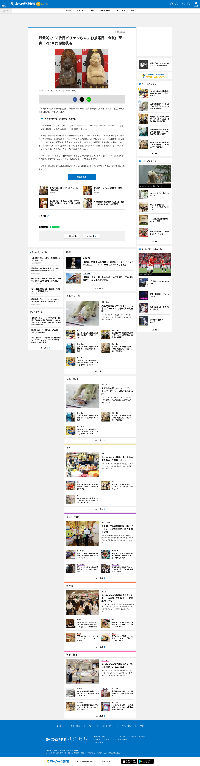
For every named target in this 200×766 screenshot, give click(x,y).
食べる (68, 10)
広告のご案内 (98, 742)
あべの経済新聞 (22, 4)
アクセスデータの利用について (104, 739)
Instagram (182, 4)
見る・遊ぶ (81, 10)
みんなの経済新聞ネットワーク (57, 761)
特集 (132, 10)
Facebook (172, 4)
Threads (188, 4)
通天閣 (43, 216)
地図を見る (81, 177)
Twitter (177, 4)
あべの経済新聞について (102, 736)
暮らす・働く (105, 10)
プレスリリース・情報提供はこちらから (131, 736)
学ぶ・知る (121, 10)
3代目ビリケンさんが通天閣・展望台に (59, 118)
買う (93, 10)
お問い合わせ (122, 739)
